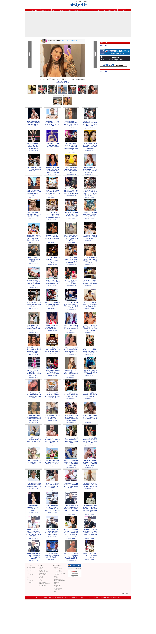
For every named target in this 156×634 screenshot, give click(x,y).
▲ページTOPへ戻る (123, 593)
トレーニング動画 (58, 571)
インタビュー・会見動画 (59, 573)
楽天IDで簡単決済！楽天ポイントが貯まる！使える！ (75, 575)
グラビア (83, 10)
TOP (32, 10)
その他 (114, 10)
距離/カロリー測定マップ (44, 583)
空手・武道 (68, 10)
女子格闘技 (29, 582)
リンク (40, 580)
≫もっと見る (103, 45)
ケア (55, 583)
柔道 (28, 577)
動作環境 (46, 597)
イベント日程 (122, 10)
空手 (28, 573)
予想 (40, 579)
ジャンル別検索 (42, 585)
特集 (55, 591)
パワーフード (42, 576)
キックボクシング (31, 570)
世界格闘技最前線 (58, 588)
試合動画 (56, 567)
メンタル (56, 586)
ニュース (37, 10)
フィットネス (76, 10)
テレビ (109, 10)
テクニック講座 (57, 570)
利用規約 (51, 597)
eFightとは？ (39, 597)
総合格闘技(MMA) (31, 567)
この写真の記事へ (62, 81)
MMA (49, 10)
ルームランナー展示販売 (75, 568)
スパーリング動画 (58, 568)
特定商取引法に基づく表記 (61, 597)
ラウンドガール (91, 10)
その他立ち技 (30, 574)
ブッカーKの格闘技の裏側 (59, 580)
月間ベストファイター (44, 571)
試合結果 (44, 10)
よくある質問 (72, 597)
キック (61, 10)
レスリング (29, 576)
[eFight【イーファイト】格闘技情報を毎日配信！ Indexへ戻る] (78, 4)
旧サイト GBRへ (80, 597)
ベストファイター (101, 10)
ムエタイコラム (57, 589)
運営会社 (87, 597)
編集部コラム (57, 585)
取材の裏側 (56, 582)
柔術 (28, 579)
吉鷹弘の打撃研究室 (58, 579)
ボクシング (55, 10)
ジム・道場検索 (42, 582)
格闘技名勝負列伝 (43, 573)
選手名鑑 (41, 577)
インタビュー (57, 577)
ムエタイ (29, 571)
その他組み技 (30, 580)
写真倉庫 (56, 576)
